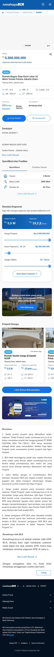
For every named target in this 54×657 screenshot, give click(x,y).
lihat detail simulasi (25, 274)
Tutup (44, 573)
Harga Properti (10, 233)
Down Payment (11, 246)
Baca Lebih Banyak (25, 557)
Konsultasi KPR (40, 118)
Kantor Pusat (7, 595)
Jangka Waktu (10, 260)
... (20, 586)
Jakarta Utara (27, 13)
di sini (11, 635)
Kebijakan (24, 643)
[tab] (14, 168)
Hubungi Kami (8, 601)
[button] (24, 45)
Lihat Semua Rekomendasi (27, 390)
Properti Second (13, 13)
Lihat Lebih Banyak (25, 194)
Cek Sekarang (26, 307)
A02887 (39, 13)
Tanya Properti (15, 118)
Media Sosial (7, 608)
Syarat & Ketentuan (37, 643)
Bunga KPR (13, 643)
